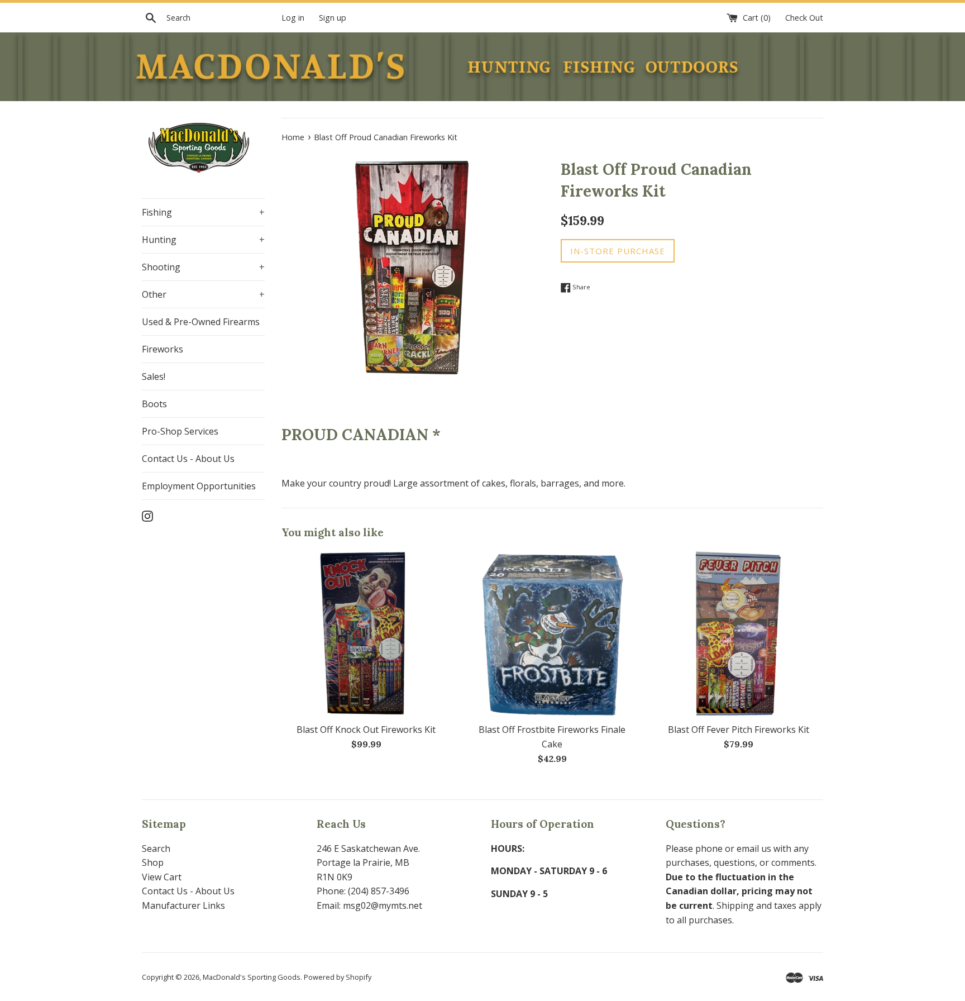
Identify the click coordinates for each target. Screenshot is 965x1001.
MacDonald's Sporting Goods (251, 977)
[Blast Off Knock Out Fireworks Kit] (366, 633)
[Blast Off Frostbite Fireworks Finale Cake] (552, 633)
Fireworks (162, 349)
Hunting (203, 239)
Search (156, 848)
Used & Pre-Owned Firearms (201, 322)
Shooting (203, 267)
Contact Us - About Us (188, 458)
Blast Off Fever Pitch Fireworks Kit (738, 729)
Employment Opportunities (199, 486)
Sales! (153, 376)
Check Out (804, 17)
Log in (292, 17)
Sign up (332, 17)
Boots (154, 404)
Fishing (203, 212)
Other (203, 294)
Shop (153, 862)
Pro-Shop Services (180, 431)
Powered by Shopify (337, 977)
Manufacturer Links (183, 905)
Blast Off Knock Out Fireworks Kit (366, 729)
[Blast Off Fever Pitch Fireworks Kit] (738, 633)
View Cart (161, 877)
